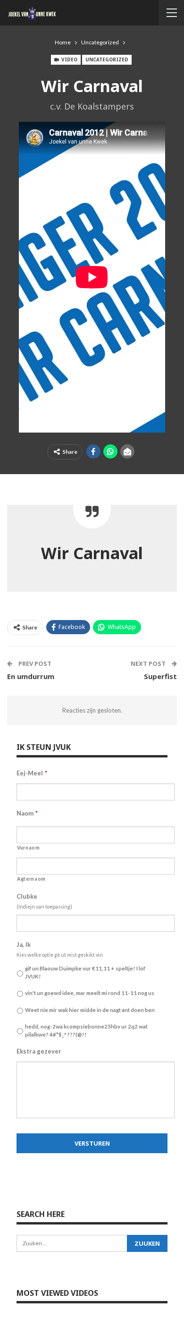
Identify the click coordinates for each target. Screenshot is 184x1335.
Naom (27, 813)
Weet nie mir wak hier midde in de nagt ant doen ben (90, 1010)
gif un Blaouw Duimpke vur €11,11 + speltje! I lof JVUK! (85, 972)
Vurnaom (28, 847)
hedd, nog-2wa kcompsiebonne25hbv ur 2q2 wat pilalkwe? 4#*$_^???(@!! (86, 1030)
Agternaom (31, 879)
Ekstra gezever (39, 1051)
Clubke (27, 896)
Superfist (160, 676)
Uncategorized (106, 59)
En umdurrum (30, 676)
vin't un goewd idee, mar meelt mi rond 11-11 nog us (89, 993)
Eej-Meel (32, 773)
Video (68, 59)
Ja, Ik (24, 944)
